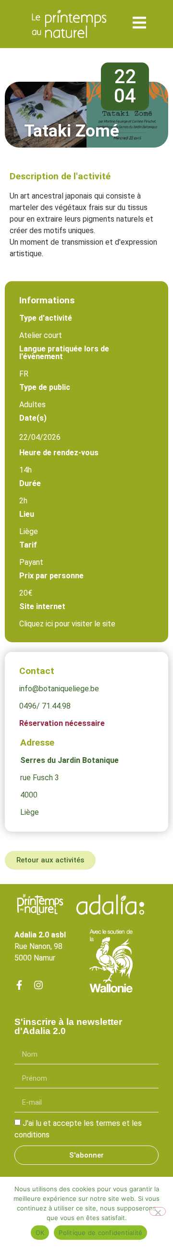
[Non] (157, 1211)
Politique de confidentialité (100, 1232)
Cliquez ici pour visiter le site (67, 623)
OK (40, 1232)
